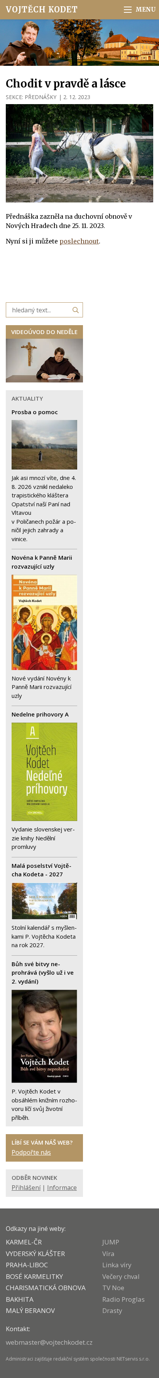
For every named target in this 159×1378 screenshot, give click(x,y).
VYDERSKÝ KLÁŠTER (35, 1253)
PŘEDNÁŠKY (40, 97)
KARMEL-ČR (24, 1241)
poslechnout (79, 241)
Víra (108, 1253)
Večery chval (121, 1276)
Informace (62, 1187)
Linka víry (117, 1264)
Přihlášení (26, 1187)
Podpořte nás (31, 1152)
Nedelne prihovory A (40, 714)
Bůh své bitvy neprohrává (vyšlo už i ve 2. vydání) (43, 972)
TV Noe (113, 1287)
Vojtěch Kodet (42, 9)
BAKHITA (20, 1299)
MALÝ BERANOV (30, 1310)
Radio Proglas (123, 1299)
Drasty (112, 1310)
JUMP (110, 1241)
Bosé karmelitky (34, 1276)
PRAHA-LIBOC (27, 1264)
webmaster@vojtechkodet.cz (49, 1342)
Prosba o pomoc (35, 412)
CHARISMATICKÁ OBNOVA (46, 1287)
